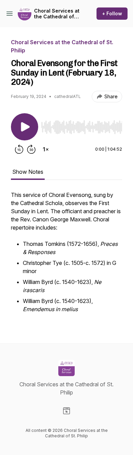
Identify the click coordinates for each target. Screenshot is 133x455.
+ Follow (112, 13)
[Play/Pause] (24, 126)
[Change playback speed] (46, 149)
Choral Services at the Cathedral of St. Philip (56, 14)
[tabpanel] (66, 256)
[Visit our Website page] (66, 410)
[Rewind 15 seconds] (19, 149)
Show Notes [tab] (27, 171)
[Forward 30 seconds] (31, 149)
